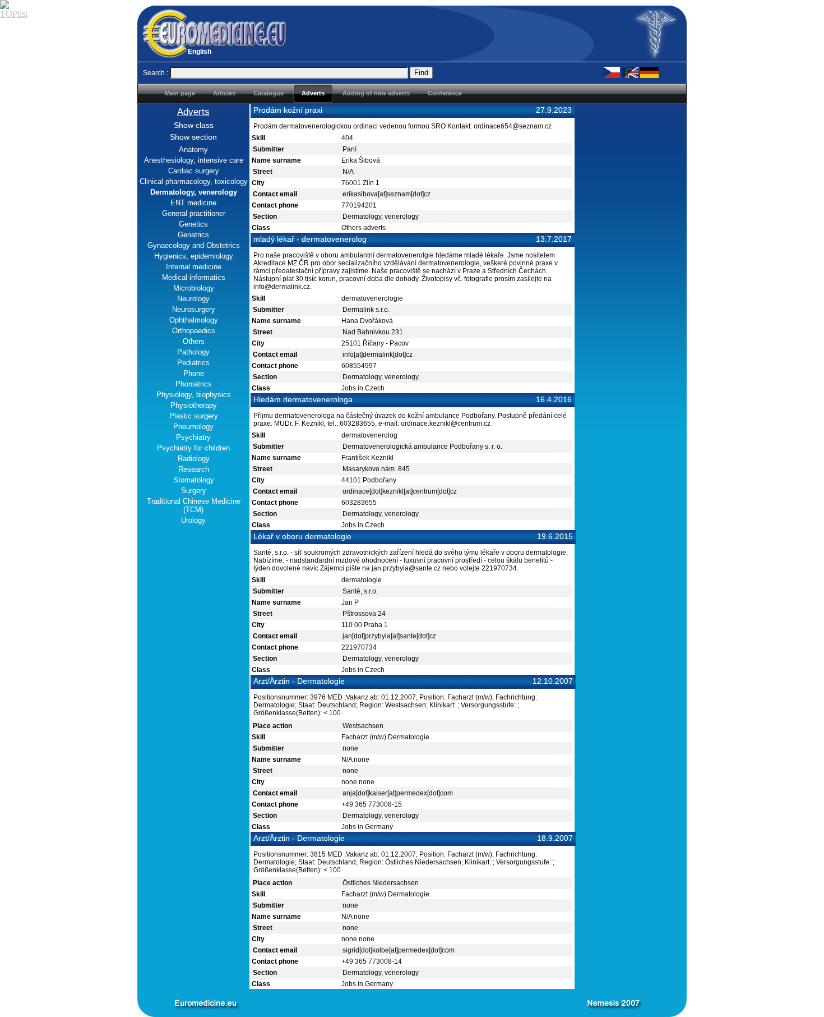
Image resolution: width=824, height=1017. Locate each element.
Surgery (193, 490)
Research (193, 469)
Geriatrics (193, 235)
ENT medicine (193, 203)
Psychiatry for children (193, 448)
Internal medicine (193, 267)
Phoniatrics (193, 384)
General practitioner (193, 213)
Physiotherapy (193, 405)
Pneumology (193, 426)
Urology (193, 520)
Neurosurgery (193, 309)
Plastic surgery (193, 416)
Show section (193, 136)
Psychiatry (193, 437)
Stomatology (193, 480)
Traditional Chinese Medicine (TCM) (193, 505)
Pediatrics (193, 362)
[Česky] (611, 72)
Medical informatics (193, 277)
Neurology (193, 298)
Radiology (194, 458)
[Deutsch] (649, 72)
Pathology (193, 352)
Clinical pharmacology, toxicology (194, 181)
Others (194, 341)
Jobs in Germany (367, 827)
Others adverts (363, 228)
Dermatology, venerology (380, 216)
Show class (194, 125)
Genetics (193, 224)
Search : (155, 73)
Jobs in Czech (363, 388)
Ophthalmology (193, 320)
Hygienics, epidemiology (193, 256)
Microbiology (193, 288)
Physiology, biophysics (193, 394)
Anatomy (193, 149)
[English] (630, 72)
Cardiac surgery (193, 171)
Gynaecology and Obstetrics (193, 245)
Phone (193, 373)
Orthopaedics (193, 330)
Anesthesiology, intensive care (193, 160)
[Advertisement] (630, 272)
